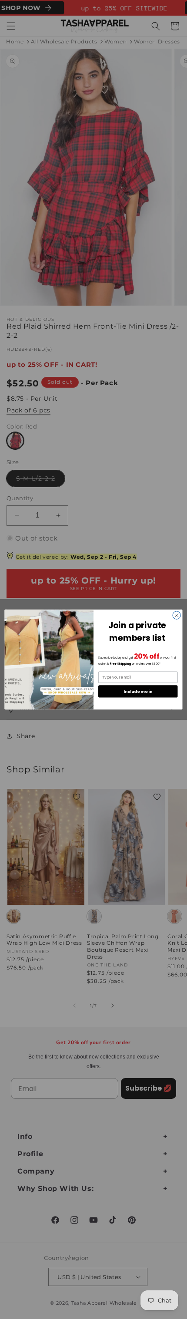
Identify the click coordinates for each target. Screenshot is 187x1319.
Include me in (138, 691)
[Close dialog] (176, 615)
